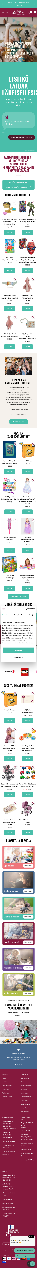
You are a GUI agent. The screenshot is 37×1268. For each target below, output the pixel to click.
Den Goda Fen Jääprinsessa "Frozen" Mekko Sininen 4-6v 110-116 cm (27, 500)
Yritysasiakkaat (7, 1097)
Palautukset (24, 1108)
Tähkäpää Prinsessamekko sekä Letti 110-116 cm (27, 539)
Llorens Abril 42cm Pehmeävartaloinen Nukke (9, 748)
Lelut (4, 1078)
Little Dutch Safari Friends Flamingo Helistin (27, 298)
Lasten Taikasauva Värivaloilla (10, 538)
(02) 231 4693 (7, 1126)
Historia (23, 1082)
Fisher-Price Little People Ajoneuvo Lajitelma (27, 785)
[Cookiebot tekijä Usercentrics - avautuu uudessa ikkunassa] (26, 609)
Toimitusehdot (25, 1104)
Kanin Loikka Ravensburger (9, 577)
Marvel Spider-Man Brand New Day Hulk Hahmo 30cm (27, 222)
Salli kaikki (18, 650)
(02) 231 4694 (25, 1130)
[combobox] (9, 12)
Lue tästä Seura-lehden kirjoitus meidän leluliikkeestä (18, 184)
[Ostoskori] (33, 13)
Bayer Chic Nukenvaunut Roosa (27, 821)
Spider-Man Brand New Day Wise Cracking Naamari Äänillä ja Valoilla (27, 260)
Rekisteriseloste (26, 1097)
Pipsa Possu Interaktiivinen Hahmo (9, 259)
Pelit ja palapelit (7, 1085)
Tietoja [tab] (31, 615)
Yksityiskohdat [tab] (19, 615)
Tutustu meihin (19, 421)
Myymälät (24, 1089)
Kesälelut (5, 1082)
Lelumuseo (24, 1093)
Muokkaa (17, 657)
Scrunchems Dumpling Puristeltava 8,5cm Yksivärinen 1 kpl (9, 222)
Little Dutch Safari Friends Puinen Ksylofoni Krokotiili (9, 298)
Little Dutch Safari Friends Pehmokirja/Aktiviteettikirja (27, 336)
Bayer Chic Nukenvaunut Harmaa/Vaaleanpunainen (9, 785)
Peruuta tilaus (25, 1112)
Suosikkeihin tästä (18, 596)
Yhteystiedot (25, 1078)
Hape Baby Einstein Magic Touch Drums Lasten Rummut (27, 748)
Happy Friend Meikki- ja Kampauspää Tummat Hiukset (27, 578)
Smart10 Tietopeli (27, 461)
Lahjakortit (5, 1089)
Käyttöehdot (25, 1100)
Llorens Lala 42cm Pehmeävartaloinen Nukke (9, 822)
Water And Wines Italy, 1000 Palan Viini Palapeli (9, 462)
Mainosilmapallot (26, 1085)
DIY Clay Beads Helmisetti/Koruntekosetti (9, 498)
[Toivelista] (29, 13)
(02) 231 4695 (7, 1180)
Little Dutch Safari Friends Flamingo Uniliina (9, 335)
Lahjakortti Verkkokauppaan (27, 711)
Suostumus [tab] (6, 615)
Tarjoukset (5, 1093)
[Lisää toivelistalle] (15, 202)
